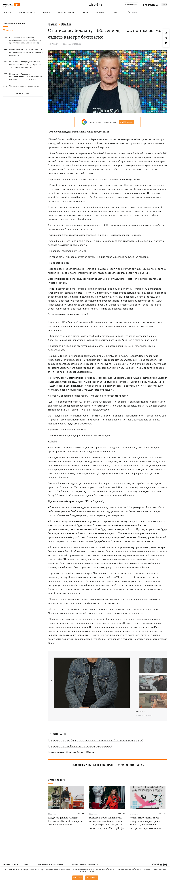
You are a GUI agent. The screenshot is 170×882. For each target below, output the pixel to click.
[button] (136, 682)
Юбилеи (90, 752)
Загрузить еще (23, 93)
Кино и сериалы (66, 12)
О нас (26, 864)
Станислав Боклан (75, 752)
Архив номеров (131, 4)
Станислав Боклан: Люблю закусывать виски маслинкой (80, 746)
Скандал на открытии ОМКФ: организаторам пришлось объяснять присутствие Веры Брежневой (25, 40)
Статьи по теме (56, 779)
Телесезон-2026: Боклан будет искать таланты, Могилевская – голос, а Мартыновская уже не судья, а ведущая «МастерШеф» (106, 823)
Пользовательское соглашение (49, 864)
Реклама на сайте (10, 864)
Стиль (85, 12)
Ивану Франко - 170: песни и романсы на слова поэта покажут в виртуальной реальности (26, 52)
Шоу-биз (95, 4)
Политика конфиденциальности (84, 864)
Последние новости (14, 22)
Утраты (115, 12)
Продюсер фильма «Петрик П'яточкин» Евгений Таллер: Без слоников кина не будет (66, 821)
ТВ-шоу (46, 12)
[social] (119, 764)
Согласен (77, 878)
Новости (7, 12)
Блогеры (99, 12)
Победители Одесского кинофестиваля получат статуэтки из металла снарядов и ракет (25, 77)
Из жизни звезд (27, 12)
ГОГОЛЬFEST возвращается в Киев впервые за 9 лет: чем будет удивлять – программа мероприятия (25, 64)
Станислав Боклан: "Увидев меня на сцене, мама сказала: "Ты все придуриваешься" (95, 740)
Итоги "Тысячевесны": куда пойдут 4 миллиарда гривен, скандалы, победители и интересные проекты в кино (145, 823)
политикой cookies (85, 871)
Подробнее (91, 878)
